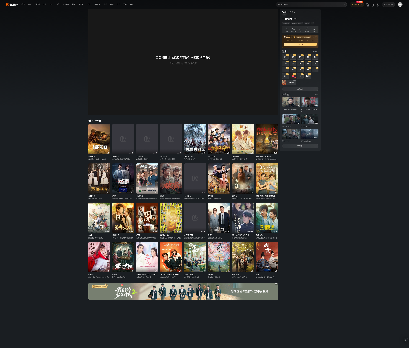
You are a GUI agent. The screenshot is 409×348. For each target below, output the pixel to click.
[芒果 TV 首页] (12, 4)
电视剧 (37, 4)
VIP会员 (66, 4)
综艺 (29, 4)
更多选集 (300, 89)
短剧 (88, 4)
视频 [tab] (284, 12)
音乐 (105, 4)
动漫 (57, 4)
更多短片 (300, 146)
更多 (316, 94)
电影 (44, 4)
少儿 (51, 4)
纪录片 (81, 4)
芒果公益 (97, 4)
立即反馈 (194, 63)
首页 (23, 4)
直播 (112, 4)
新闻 (73, 4)
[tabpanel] (300, 83)
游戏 (125, 4)
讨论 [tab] (291, 12)
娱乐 (118, 4)
